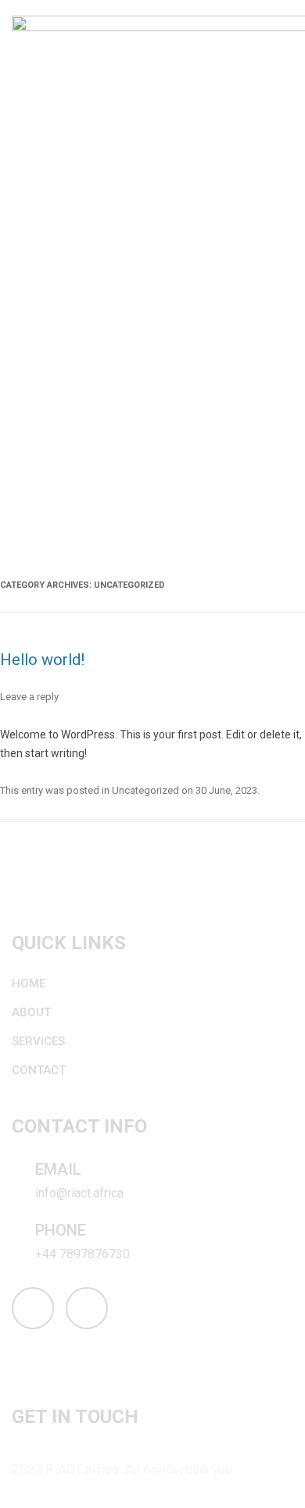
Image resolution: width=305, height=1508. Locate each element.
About (31, 1012)
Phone (60, 1230)
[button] (284, 282)
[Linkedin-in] (87, 1308)
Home (28, 983)
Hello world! (42, 659)
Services (38, 1041)
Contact (39, 1070)
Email (58, 1169)
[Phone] (20, 1233)
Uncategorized (145, 790)
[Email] (20, 1172)
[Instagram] (33, 1308)
